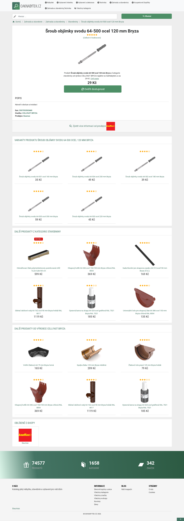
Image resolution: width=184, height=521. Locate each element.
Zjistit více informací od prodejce (89, 126)
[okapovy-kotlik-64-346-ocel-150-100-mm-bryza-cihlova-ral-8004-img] (92, 255)
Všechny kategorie (83, 8)
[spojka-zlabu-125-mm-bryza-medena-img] (92, 352)
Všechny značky (100, 495)
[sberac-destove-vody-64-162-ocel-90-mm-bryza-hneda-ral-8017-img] (39, 298)
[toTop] (180, 519)
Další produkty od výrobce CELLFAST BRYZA (40, 328)
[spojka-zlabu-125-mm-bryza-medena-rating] (92, 340)
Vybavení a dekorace (86, 3)
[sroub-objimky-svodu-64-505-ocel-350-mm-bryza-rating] (39, 191)
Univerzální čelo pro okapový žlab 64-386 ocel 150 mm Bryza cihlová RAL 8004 (145, 312)
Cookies (152, 492)
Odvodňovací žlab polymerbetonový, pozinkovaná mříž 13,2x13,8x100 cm (38, 269)
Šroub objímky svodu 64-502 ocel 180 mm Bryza (144, 177)
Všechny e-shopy (100, 498)
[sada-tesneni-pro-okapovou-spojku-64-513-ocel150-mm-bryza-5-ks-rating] (145, 243)
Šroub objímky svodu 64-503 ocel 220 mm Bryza (91, 216)
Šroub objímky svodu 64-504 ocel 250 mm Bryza (91, 177)
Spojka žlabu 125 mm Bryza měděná (91, 365)
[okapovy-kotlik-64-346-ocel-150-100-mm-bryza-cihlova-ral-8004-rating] (92, 243)
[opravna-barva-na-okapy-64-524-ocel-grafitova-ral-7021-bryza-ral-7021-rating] (92, 285)
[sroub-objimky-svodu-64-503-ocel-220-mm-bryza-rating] (92, 191)
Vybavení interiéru (66, 3)
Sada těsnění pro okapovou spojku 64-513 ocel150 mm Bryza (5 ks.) (145, 269)
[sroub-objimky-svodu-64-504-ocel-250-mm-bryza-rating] (92, 151)
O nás (151, 489)
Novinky (97, 501)
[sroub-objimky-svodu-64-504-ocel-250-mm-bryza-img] (92, 164)
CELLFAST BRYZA (29, 113)
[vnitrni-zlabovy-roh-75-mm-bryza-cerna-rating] (39, 340)
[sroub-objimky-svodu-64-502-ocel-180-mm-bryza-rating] (145, 151)
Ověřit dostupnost (94, 89)
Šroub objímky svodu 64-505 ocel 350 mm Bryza (38, 216)
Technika (102, 3)
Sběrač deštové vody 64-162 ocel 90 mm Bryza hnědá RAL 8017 (38, 312)
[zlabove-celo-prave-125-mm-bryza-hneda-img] (145, 352)
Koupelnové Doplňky (142, 3)
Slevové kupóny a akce (103, 489)
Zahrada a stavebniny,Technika (59, 8)
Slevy (96, 504)
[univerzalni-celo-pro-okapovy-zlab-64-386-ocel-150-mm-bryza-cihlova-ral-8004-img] (145, 298)
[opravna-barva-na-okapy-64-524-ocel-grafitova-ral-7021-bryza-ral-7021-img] (92, 298)
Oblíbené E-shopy (25, 422)
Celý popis (95, 78)
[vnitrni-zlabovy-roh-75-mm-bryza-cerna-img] (39, 352)
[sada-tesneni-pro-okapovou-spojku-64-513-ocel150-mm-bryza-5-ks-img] (145, 255)
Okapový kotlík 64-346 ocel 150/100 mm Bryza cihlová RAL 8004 (91, 269)
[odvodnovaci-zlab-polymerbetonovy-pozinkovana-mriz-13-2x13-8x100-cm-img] (39, 255)
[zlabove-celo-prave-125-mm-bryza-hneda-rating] (145, 340)
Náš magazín (126, 489)
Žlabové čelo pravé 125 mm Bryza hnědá (145, 365)
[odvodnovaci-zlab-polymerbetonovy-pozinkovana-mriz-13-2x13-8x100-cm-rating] (39, 243)
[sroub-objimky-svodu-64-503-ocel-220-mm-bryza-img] (92, 203)
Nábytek (50, 3)
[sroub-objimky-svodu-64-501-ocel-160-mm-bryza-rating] (39, 151)
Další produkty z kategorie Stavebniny (38, 231)
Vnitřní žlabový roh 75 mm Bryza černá (38, 365)
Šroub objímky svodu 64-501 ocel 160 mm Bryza (38, 177)
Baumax (26, 116)
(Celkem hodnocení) (92, 38)
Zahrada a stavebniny (120, 3)
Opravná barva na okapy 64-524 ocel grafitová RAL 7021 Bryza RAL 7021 (91, 312)
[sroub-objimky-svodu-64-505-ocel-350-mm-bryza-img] (39, 203)
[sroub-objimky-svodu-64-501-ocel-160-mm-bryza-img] (39, 164)
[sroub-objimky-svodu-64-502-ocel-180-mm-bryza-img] (145, 164)
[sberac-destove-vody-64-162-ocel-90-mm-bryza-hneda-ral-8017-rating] (39, 285)
